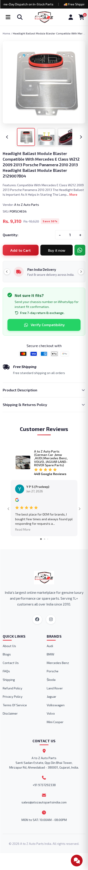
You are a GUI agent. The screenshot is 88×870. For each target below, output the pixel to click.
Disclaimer (10, 713)
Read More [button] (22, 529)
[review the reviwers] (17, 500)
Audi (50, 646)
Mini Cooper (55, 722)
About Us (9, 646)
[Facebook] (37, 619)
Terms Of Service (15, 705)
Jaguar (51, 696)
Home (6, 33)
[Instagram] (51, 619)
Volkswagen (56, 705)
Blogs (7, 654)
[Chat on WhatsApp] (79, 250)
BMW (50, 654)
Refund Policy (12, 688)
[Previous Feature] (7, 272)
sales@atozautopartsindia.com (44, 802)
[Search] (19, 17)
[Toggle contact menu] (77, 860)
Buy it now (56, 250)
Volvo (51, 713)
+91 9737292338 (44, 785)
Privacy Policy (13, 696)
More (73, 194)
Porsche (52, 671)
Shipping (9, 680)
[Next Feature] (81, 272)
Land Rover (55, 688)
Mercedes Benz (58, 663)
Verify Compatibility (48, 325)
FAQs (6, 671)
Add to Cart (20, 250)
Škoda (51, 680)
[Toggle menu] (8, 17)
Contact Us (11, 663)
